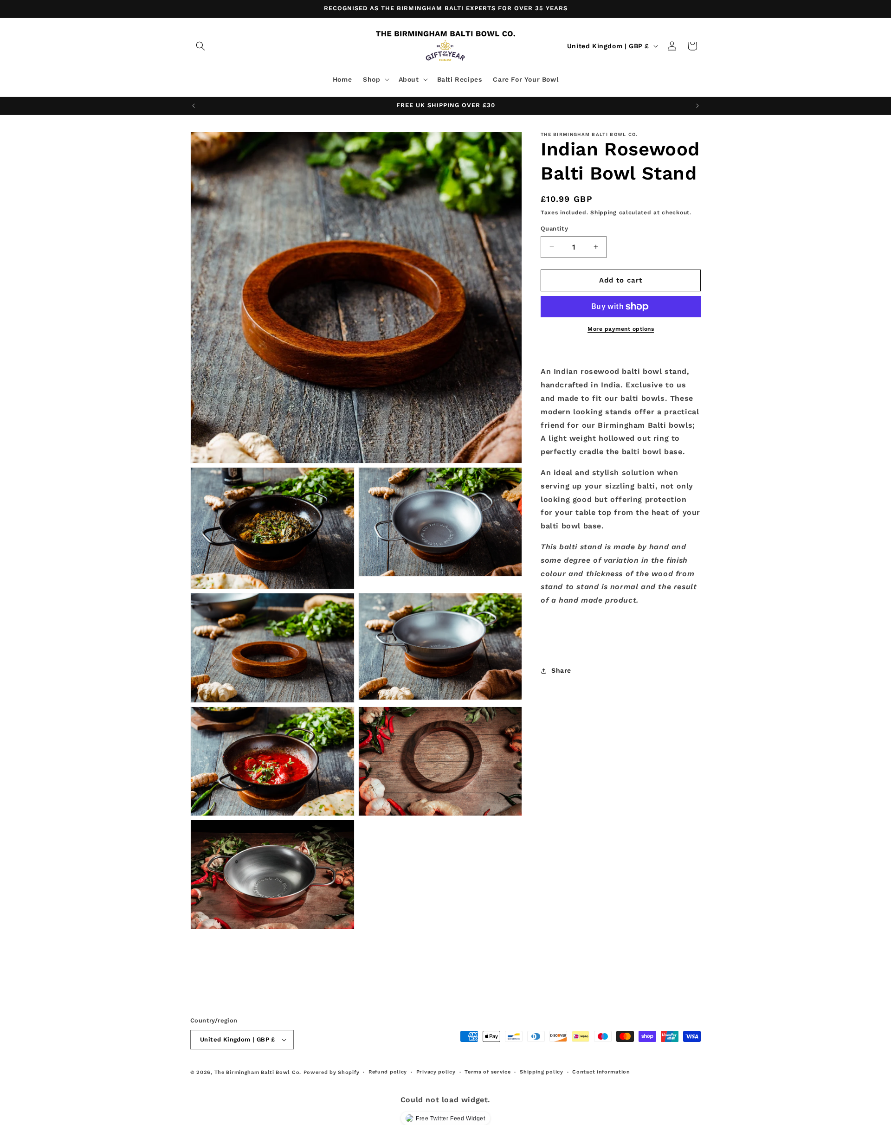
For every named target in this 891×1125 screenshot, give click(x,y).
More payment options (621, 329)
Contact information (601, 1072)
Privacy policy (436, 1072)
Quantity (554, 228)
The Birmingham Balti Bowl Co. (257, 1072)
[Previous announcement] (193, 106)
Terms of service (487, 1072)
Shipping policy (541, 1072)
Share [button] (561, 670)
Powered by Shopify (331, 1072)
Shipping (603, 212)
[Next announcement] (697, 106)
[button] (200, 46)
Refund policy (387, 1072)
